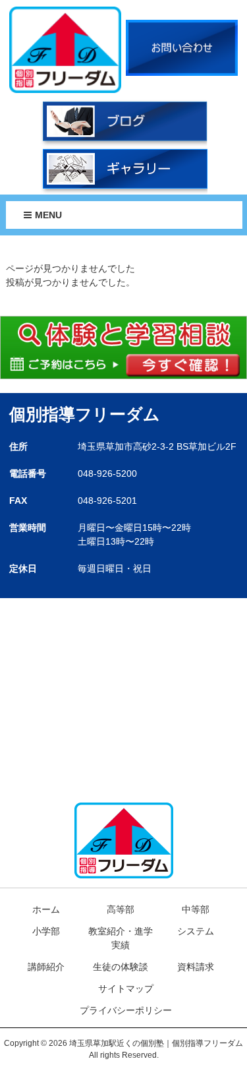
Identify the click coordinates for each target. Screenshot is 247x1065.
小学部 (46, 931)
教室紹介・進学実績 (120, 938)
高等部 (120, 909)
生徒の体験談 (120, 966)
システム (195, 931)
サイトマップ (125, 988)
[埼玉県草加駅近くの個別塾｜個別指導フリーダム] (65, 49)
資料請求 (195, 966)
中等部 (195, 909)
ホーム (46, 909)
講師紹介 (46, 966)
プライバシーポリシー (126, 1010)
